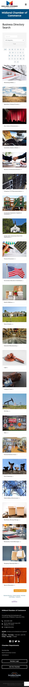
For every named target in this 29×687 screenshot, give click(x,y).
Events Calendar (16, 595)
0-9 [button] (5, 49)
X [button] (23, 59)
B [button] (12, 49)
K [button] (20, 52)
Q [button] (20, 55)
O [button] (15, 55)
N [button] (12, 55)
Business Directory (8, 595)
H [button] (12, 52)
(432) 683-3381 (8, 621)
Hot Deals (23, 595)
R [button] (23, 55)
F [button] (23, 49)
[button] (20, 590)
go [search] (15, 43)
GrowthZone (19, 684)
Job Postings (12, 597)
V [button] (17, 59)
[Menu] (26, 4)
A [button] (9, 49)
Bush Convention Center (9, 652)
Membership (5, 650)
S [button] (9, 59)
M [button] (9, 55)
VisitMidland (5, 655)
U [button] (14, 59)
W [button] (20, 59)
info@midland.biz (9, 627)
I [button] (15, 52)
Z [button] (17, 62)
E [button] (20, 49)
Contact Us (18, 597)
